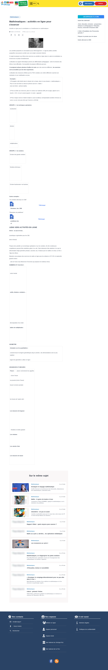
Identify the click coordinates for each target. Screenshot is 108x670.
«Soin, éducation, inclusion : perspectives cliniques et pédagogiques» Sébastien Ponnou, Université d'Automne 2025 (89, 25)
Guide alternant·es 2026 (84, 40)
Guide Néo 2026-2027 (84, 20)
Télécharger (42, 205)
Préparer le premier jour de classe (87, 36)
